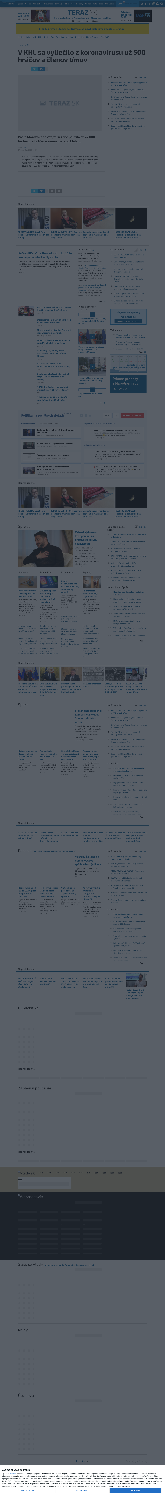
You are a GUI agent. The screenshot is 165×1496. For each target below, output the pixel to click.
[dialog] (82, 1480)
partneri (13, 1473)
